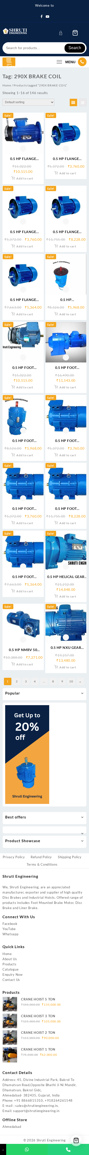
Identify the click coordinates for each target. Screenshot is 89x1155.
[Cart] (75, 33)
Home (6, 85)
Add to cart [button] (24, 178)
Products (9, 964)
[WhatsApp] (26, 1149)
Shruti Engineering (51, 1140)
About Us (9, 959)
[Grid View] (73, 102)
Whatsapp (10, 934)
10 (71, 681)
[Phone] (68, 1149)
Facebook (10, 924)
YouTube (9, 929)
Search (74, 48)
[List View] (83, 102)
